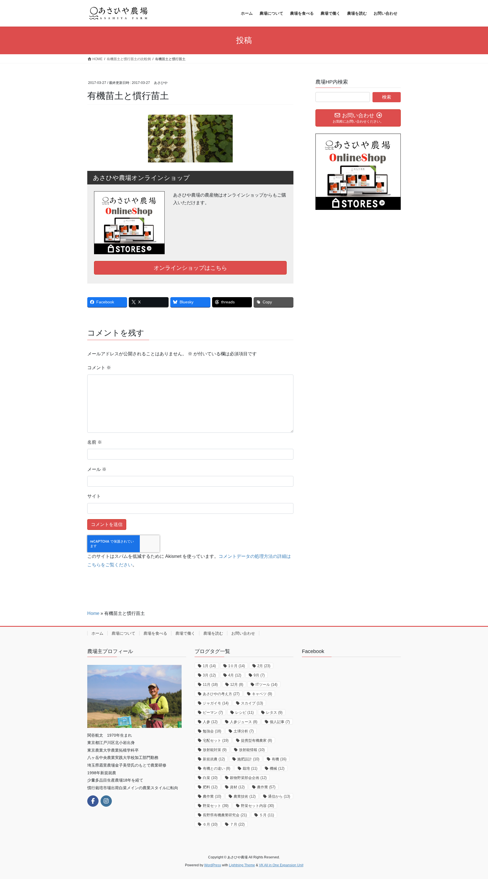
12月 (236, 684)
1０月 (236, 666)
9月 (259, 675)
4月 (234, 675)
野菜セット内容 (257, 806)
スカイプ (252, 703)
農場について (123, 633)
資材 (237, 787)
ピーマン (213, 712)
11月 (210, 684)
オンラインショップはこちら (190, 268)
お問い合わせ (243, 633)
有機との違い (216, 768)
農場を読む (213, 633)
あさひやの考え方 (221, 694)
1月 (209, 666)
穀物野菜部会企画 (248, 778)
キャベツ (262, 694)
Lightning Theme (242, 865)
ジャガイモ (215, 703)
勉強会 (212, 731)
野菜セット (215, 806)
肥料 (210, 787)
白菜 (210, 778)
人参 (210, 722)
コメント (99, 367)
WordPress (212, 865)
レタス (274, 712)
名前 (94, 442)
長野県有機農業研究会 (225, 815)
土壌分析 (244, 731)
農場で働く (185, 633)
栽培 (250, 768)
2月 (263, 666)
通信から (279, 796)
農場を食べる (155, 633)
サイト (94, 496)
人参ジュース (243, 722)
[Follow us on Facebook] (93, 801)
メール (96, 469)
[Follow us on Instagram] (106, 801)
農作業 (266, 787)
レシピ (244, 712)
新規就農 (214, 759)
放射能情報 (252, 750)
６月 (210, 824)
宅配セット (215, 740)
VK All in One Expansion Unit (281, 865)
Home (93, 613)
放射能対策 (214, 750)
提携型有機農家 (256, 740)
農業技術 (245, 796)
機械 (277, 768)
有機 (279, 759)
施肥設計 (248, 759)
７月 (237, 824)
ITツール (266, 684)
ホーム (97, 633)
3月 (209, 675)
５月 (266, 815)
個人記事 (280, 722)
